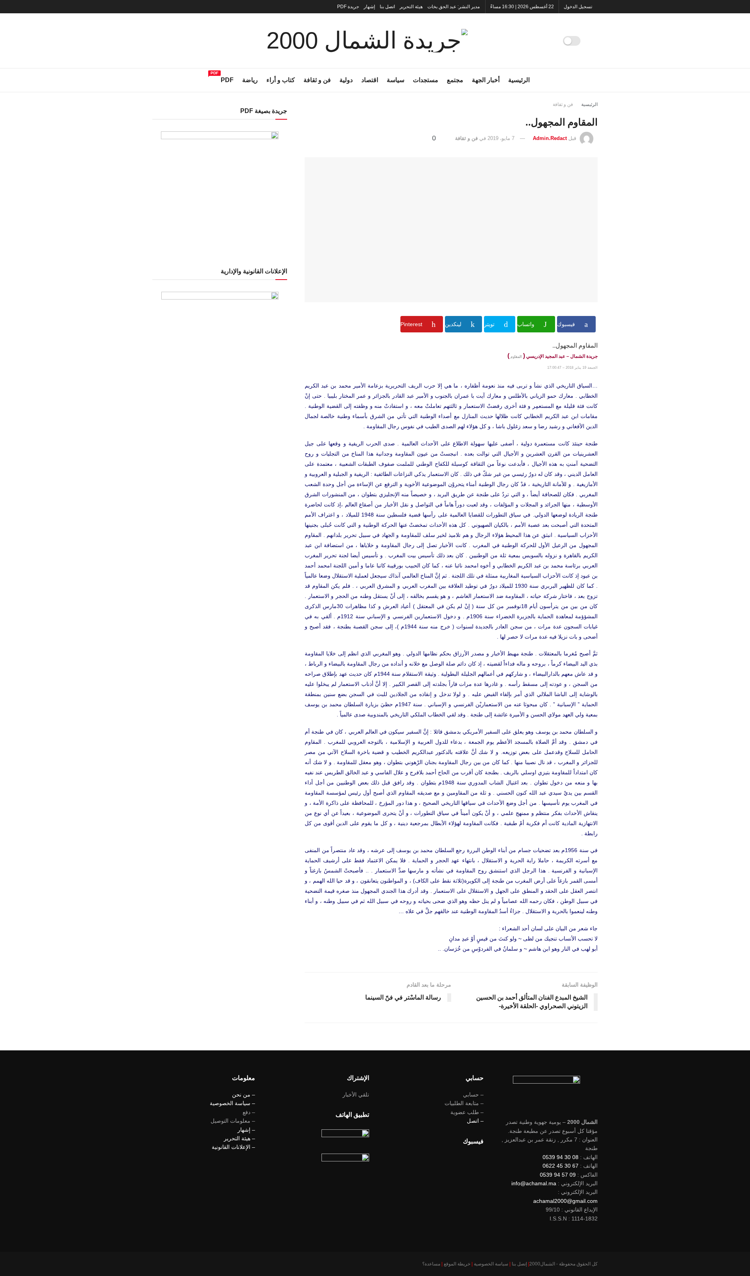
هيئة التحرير (411, 6)
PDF (227, 78)
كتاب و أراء (280, 80)
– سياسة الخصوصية (232, 1103)
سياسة (395, 80)
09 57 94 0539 (558, 1175)
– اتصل (475, 1121)
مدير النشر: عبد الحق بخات (453, 6)
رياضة (250, 80)
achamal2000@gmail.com (565, 1201)
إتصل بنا (519, 1264)
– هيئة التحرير (239, 1138)
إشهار (369, 6)
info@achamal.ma (533, 1183)
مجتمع (455, 80)
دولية (346, 80)
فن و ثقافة (317, 80)
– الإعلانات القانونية (233, 1147)
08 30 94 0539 (561, 1157)
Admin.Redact (550, 138)
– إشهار (246, 1130)
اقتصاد (369, 80)
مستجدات (425, 80)
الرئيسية (519, 80)
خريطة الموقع (457, 1264)
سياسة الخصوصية (491, 1264)
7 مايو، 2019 (501, 138)
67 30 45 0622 (561, 1166)
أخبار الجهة (486, 80)
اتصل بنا (387, 6)
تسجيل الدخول (578, 6)
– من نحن (243, 1094)
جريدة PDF (348, 6)
